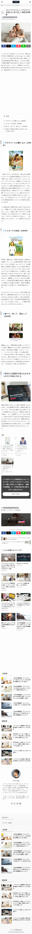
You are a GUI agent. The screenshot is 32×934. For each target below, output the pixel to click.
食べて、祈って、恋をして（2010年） (16, 126)
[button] (3, 46)
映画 (4, 510)
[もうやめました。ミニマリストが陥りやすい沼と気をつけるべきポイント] (21, 440)
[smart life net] (16, 2)
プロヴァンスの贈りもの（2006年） (16, 121)
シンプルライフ (10, 510)
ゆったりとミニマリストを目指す (10, 17)
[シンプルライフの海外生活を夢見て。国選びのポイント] (7, 460)
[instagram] (17, 804)
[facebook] (12, 804)
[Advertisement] (16, 92)
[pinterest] (20, 804)
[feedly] (19, 930)
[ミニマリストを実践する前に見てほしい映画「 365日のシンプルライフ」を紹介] (7, 440)
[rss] (21, 930)
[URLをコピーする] (28, 46)
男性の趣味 (17, 510)
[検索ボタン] (30, 2)
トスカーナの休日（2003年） (14, 123)
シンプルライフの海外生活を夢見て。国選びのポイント (8, 466)
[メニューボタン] (2, 2)
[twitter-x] (15, 804)
